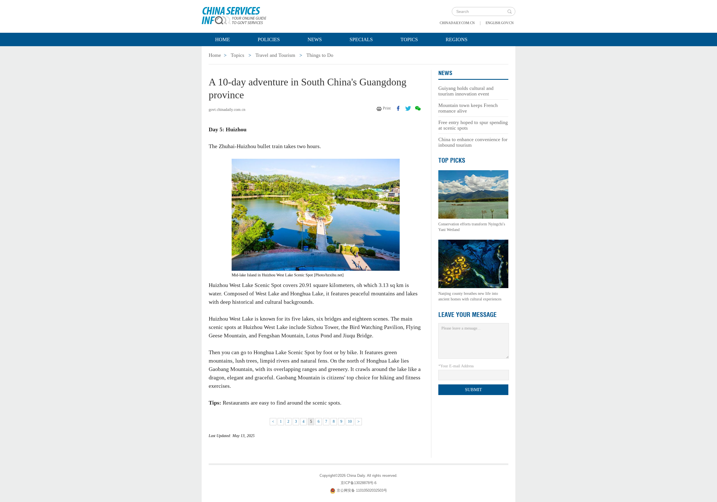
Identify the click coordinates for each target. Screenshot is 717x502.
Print (387, 108)
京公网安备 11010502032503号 (362, 490)
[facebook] (398, 108)
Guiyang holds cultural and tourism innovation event (465, 91)
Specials (361, 39)
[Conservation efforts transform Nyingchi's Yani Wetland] (473, 194)
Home (222, 39)
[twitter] (408, 108)
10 (350, 421)
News (315, 39)
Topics (409, 39)
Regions (456, 39)
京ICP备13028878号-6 (358, 483)
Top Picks (451, 160)
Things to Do (319, 55)
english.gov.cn (500, 23)
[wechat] (418, 108)
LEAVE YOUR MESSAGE (467, 314)
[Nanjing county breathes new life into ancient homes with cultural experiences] (473, 263)
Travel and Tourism (275, 55)
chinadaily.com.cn (457, 23)
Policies (269, 39)
